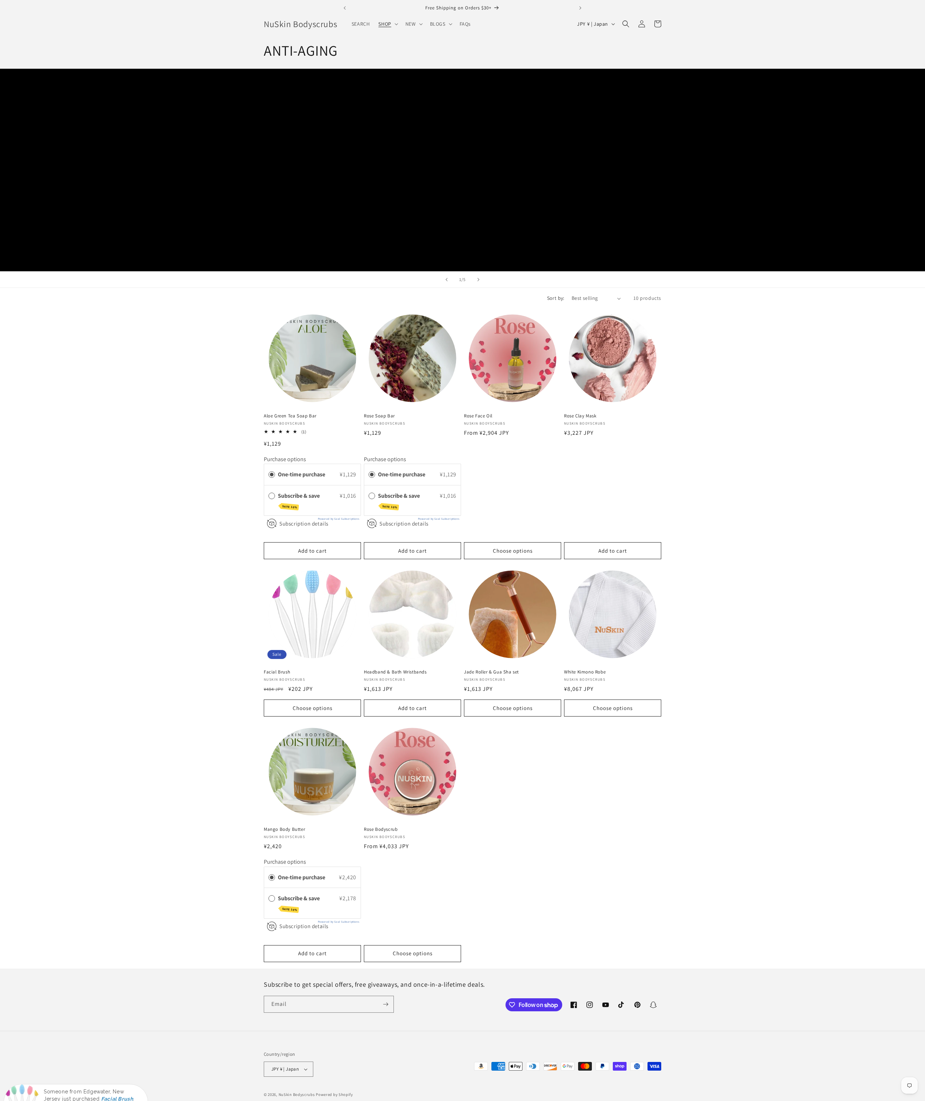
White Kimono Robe (585, 672)
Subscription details (303, 523)
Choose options (513, 550)
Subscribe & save (299, 500)
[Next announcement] (580, 8)
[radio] (271, 474)
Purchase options (285, 459)
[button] (387, 23)
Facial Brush (277, 672)
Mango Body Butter (284, 829)
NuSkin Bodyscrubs (297, 1094)
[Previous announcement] (345, 8)
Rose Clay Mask (580, 416)
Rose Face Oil (478, 416)
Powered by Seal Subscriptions (338, 518)
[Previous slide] (447, 280)
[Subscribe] (385, 1004)
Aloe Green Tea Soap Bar (290, 416)
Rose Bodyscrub (380, 829)
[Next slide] (478, 280)
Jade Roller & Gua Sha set (491, 672)
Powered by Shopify (334, 1094)
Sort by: (555, 298)
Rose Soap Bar (379, 416)
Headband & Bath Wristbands (395, 672)
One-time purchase (301, 474)
